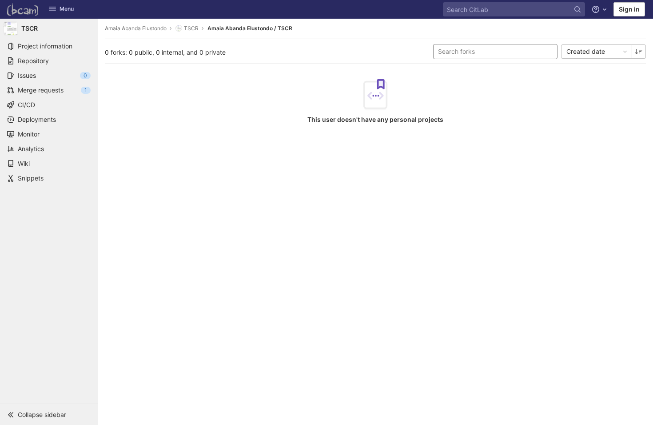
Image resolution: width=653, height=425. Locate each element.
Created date (585, 51)
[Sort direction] (639, 51)
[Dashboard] (23, 9)
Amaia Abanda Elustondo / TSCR (249, 28)
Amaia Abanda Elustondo (136, 28)
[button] (49, 414)
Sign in (629, 9)
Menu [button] (67, 8)
